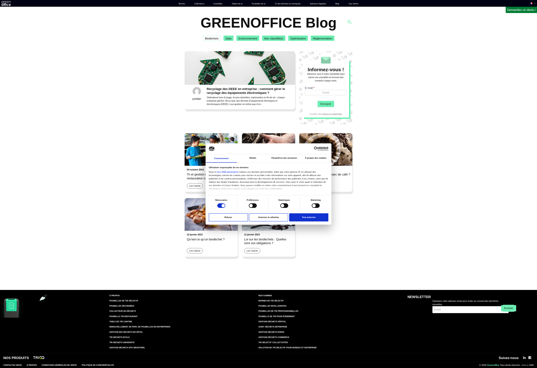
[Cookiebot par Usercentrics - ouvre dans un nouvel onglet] (316, 149)
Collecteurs (199, 4)
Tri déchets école (119, 337)
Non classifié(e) (273, 38)
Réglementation (322, 38)
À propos (32, 365)
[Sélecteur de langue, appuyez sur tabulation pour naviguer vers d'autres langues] (533, 3)
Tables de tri (237, 4)
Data (228, 38)
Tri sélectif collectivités (273, 342)
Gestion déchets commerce (273, 337)
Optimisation (298, 38)
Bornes (182, 4)
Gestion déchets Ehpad (271, 332)
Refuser (228, 217)
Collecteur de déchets (122, 311)
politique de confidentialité (332, 114)
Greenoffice (493, 365)
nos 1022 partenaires (228, 172)
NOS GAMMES (265, 295)
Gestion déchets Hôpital (272, 321)
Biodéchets (212, 38)
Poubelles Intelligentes (272, 306)
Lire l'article (195, 186)
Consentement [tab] (221, 158)
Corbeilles (218, 4)
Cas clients (353, 4)
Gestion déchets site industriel (127, 347)
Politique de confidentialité (98, 365)
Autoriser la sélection (268, 217)
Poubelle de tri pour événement (276, 316)
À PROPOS (114, 295)
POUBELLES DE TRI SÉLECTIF (123, 301)
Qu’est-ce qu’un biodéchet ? (206, 239)
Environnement (247, 38)
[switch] (253, 205)
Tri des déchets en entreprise (288, 4)
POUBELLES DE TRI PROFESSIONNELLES (278, 311)
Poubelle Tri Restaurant (123, 316)
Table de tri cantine (120, 321)
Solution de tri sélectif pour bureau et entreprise (287, 347)
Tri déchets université (122, 342)
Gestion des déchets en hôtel (126, 332)
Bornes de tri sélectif (271, 301)
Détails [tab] (252, 158)
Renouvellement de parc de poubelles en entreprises (139, 327)
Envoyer (326, 103)
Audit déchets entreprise (272, 327)
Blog (337, 4)
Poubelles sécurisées (121, 306)
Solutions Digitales (318, 4)
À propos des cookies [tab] (316, 158)
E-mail (310, 87)
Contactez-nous (12, 365)
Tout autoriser (309, 217)
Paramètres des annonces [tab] (284, 158)
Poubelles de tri (258, 4)
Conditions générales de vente (59, 365)
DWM (531, 365)
